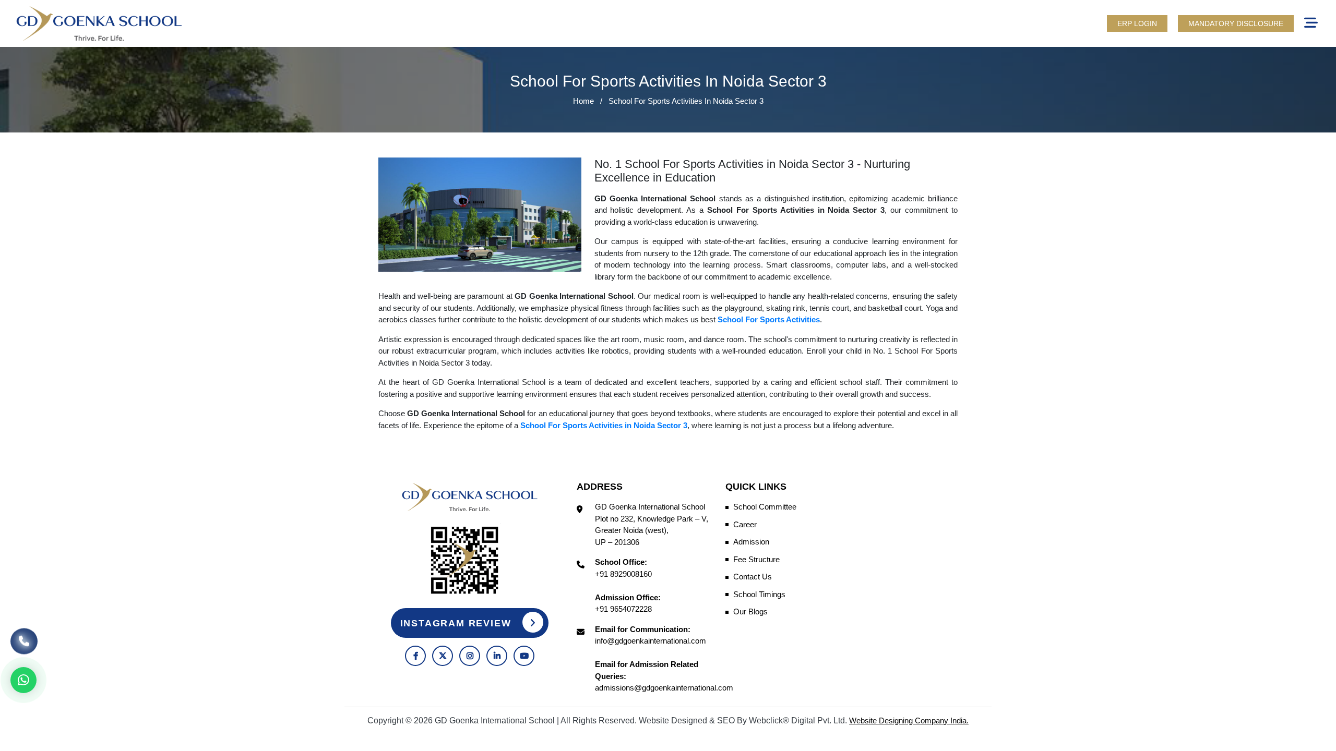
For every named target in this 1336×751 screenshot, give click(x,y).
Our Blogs (750, 611)
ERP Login (1137, 23)
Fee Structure (756, 559)
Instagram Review (457, 623)
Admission (751, 541)
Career (745, 524)
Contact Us (752, 576)
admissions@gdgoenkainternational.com (664, 687)
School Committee (764, 506)
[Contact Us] (24, 637)
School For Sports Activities (769, 319)
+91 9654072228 (623, 608)
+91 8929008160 (623, 574)
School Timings (759, 594)
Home (583, 100)
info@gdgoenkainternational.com (650, 640)
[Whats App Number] (23, 680)
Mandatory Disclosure (1235, 23)
